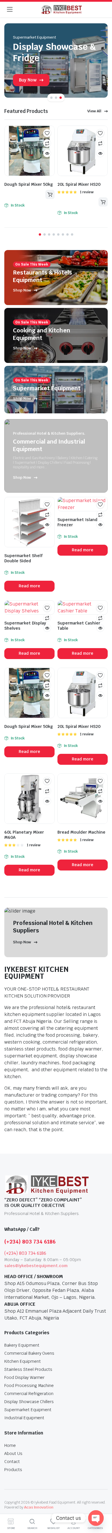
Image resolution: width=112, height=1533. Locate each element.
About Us (13, 1453)
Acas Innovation (39, 1507)
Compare (47, 143)
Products (13, 1469)
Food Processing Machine (29, 1385)
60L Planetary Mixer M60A (24, 835)
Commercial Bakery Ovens (29, 1353)
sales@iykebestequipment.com (35, 1265)
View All (94, 111)
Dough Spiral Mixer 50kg (28, 184)
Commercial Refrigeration (28, 1393)
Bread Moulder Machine (81, 832)
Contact (12, 1461)
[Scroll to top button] (103, 1507)
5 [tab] (58, 234)
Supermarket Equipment (27, 1409)
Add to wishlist (47, 133)
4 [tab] (54, 234)
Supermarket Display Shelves (25, 625)
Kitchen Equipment (22, 1361)
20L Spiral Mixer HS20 (79, 184)
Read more (50, 194)
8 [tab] (72, 234)
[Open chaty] (96, 1518)
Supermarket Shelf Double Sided (23, 558)
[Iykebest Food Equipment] (61, 10)
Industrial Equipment (24, 1417)
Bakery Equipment (21, 1345)
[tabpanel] (56, 60)
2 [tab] (56, 97)
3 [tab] (60, 97)
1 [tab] (51, 97)
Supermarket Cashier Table (78, 625)
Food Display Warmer (24, 1377)
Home (10, 1445)
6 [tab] (63, 234)
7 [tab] (67, 234)
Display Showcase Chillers (29, 1401)
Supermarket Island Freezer (77, 522)
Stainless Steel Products (28, 1369)
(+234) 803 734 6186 (30, 1241)
